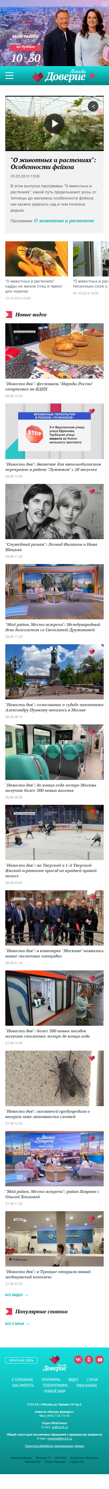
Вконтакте (78, 1359)
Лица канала (86, 1385)
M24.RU (60, 1458)
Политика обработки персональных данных (54, 1446)
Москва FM (32, 1462)
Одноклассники (89, 1359)
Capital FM (76, 1462)
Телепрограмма (55, 1385)
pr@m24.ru (60, 1427)
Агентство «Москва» (84, 1458)
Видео (73, 1379)
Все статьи (14, 1324)
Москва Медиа (21, 1458)
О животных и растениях (64, 220)
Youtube (99, 1359)
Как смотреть (23, 1385)
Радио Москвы (55, 1462)
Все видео (14, 1295)
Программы (51, 1379)
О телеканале (22, 1379)
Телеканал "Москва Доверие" (58, 75)
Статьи (92, 1379)
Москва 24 (43, 1458)
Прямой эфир (55, 1391)
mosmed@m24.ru (59, 1438)
